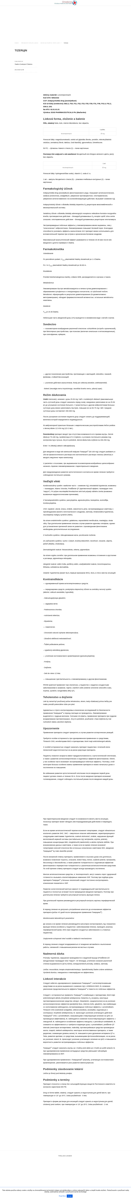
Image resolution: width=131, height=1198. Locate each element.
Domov (17, 42)
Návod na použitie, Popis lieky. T (51, 42)
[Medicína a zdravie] (65, 2)
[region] (65, 22)
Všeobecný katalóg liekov (29, 42)
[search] (115, 3)
